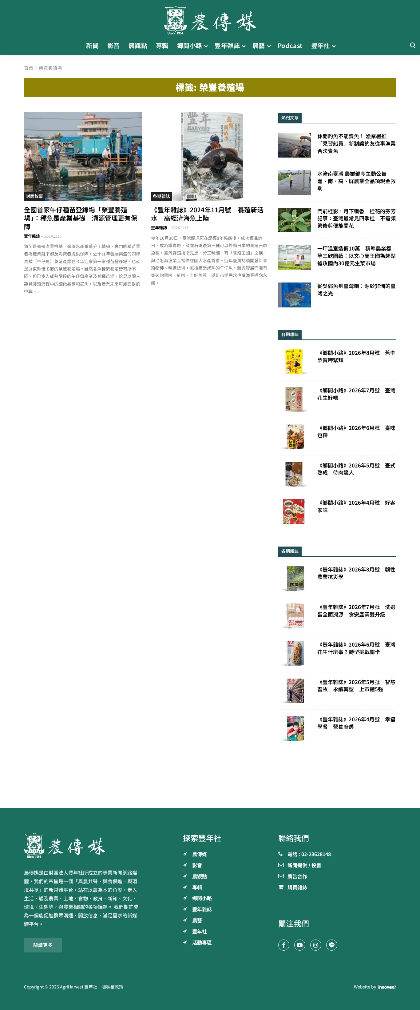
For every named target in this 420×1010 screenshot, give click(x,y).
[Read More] (83, 156)
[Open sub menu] (206, 46)
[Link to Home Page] (210, 18)
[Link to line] (331, 945)
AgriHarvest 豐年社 (78, 987)
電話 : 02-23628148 (309, 854)
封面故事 (34, 196)
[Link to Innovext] (387, 987)
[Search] (412, 45)
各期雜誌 (161, 196)
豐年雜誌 (32, 236)
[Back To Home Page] (83, 845)
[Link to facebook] (283, 945)
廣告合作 (297, 876)
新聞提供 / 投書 (304, 865)
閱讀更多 (43, 945)
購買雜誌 (297, 888)
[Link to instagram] (315, 945)
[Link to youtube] (299, 945)
